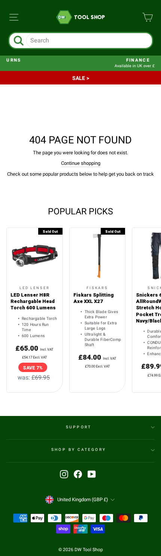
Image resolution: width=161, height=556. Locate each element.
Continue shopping (80, 163)
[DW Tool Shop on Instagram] (64, 474)
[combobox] (89, 40)
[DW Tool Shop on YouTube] (92, 474)
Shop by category (78, 449)
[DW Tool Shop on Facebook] (78, 474)
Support (78, 427)
